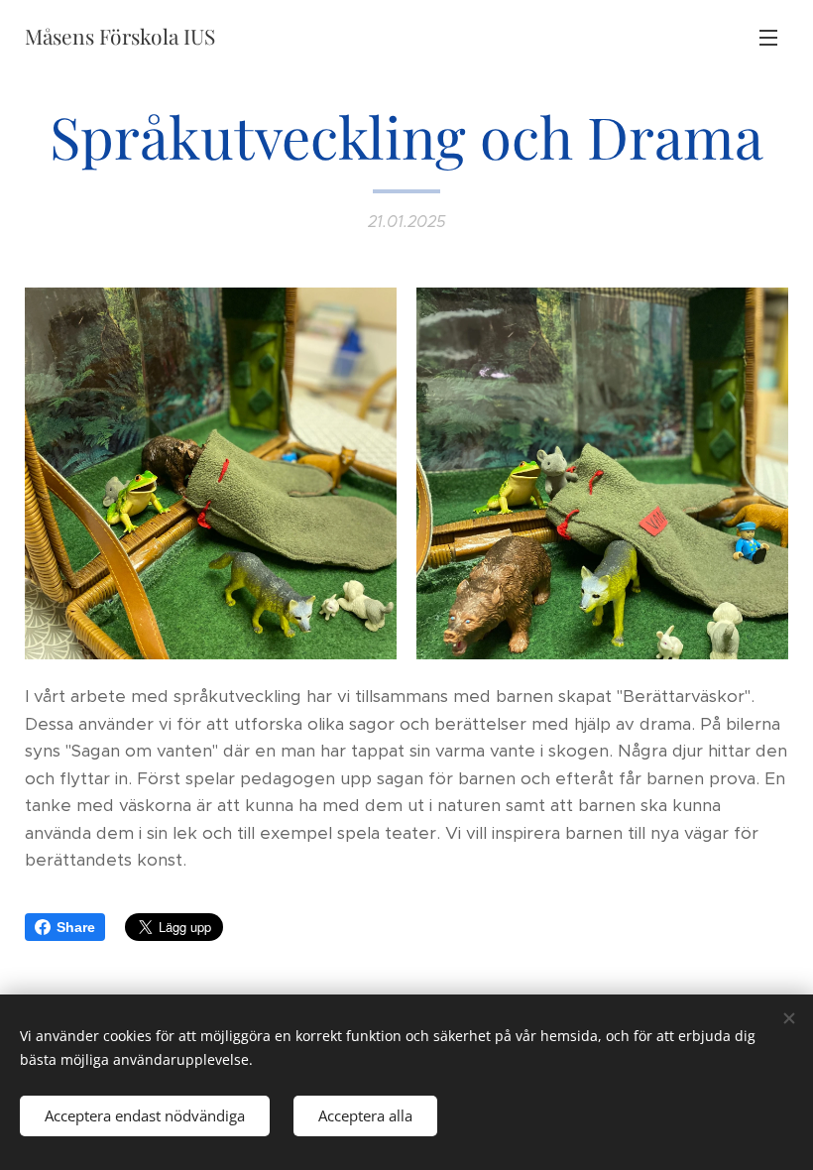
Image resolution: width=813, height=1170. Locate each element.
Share (76, 927)
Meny (768, 37)
